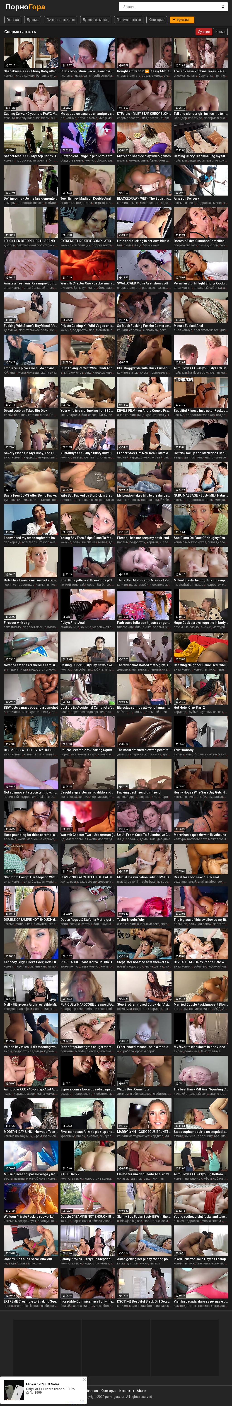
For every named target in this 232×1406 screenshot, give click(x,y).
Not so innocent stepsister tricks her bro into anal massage (31, 792)
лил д (8, 1051)
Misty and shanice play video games (144, 156)
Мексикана (151, 245)
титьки (22, 500)
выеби (55, 118)
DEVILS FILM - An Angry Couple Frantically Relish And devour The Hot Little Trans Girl (144, 410)
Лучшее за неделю (60, 20)
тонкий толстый (72, 584)
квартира (195, 118)
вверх (178, 457)
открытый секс (87, 500)
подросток (132, 500)
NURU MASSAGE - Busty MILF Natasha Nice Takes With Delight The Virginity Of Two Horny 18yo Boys (201, 495)
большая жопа (169, 160)
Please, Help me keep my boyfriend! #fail (144, 538)
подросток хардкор (106, 245)
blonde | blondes (86, 1051)
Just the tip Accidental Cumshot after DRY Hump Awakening (87, 707)
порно (65, 754)
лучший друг (126, 797)
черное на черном (40, 839)
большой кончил (26, 415)
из (5, 1263)
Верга (8, 1178)
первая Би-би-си (97, 584)
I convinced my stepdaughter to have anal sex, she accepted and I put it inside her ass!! (31, 538)
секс (163, 330)
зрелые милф (152, 75)
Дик (204, 1051)
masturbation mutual (189, 584)
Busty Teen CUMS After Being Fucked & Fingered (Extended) (31, 495)
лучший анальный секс (191, 1093)
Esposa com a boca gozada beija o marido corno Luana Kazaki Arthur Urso (87, 1089)
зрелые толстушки (97, 457)
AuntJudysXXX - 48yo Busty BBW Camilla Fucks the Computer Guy (87, 453)
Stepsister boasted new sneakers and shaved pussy (144, 962)
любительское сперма (45, 500)
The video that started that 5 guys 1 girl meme (144, 665)
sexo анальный (185, 881)
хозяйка (214, 1051)
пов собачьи (81, 669)
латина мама (87, 118)
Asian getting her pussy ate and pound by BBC (144, 1259)
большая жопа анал (42, 372)
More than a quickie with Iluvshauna (200, 835)
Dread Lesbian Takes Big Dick (25, 410)
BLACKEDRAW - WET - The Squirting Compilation (144, 198)
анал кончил (13, 287)
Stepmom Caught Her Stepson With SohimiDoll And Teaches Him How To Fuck (31, 877)
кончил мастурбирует (190, 542)
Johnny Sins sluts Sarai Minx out (28, 1259)
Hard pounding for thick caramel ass (31, 835)
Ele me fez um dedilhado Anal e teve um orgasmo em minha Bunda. (144, 1174)
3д (62, 839)
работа (128, 1051)
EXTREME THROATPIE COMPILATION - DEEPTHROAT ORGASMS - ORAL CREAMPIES (87, 241)
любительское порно (56, 1306)
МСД (217, 1009)
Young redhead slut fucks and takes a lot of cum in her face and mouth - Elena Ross (201, 1216)
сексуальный (109, 1136)
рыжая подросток (187, 1221)
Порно (17, 6)
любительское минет (159, 1221)
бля (51, 160)
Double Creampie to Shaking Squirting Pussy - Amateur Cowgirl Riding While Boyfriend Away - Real (87, 750)
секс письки (13, 627)
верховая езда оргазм (87, 712)
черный (122, 457)
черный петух (171, 797)
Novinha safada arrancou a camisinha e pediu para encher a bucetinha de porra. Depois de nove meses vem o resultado (31, 665)
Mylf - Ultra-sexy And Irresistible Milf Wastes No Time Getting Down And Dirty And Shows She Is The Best (31, 1004)
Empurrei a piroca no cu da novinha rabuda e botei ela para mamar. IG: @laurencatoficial (31, 368)
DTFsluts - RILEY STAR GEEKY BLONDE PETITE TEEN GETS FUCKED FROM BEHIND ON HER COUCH (144, 113)
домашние (148, 839)
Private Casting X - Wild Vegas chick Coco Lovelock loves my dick (87, 326)
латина (179, 754)
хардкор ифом (24, 1093)
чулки (8, 1093)
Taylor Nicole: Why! (131, 919)
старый (9, 118)
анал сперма (218, 1093)
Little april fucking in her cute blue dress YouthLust (144, 241)
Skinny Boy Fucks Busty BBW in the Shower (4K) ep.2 (144, 1216)
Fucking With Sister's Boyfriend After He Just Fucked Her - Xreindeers (31, 326)
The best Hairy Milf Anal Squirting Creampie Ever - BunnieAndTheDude (201, 1089)
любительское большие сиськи (41, 330)
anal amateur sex (206, 330)
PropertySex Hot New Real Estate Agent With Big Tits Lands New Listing (144, 453)
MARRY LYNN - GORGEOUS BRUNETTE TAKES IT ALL (144, 1132)
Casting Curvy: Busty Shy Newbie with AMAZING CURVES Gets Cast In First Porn (87, 665)
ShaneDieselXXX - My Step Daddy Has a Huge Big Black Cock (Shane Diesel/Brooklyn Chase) (31, 156)
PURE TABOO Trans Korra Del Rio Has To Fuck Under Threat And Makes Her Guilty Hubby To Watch (87, 962)
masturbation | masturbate (136, 881)
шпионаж (106, 1051)
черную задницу (102, 797)
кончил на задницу (18, 1136)
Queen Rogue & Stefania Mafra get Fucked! (87, 919)
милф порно (53, 1009)
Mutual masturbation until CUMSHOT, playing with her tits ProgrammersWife (144, 877)
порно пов (80, 1221)
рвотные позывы (154, 287)
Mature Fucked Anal (188, 326)
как (176, 1306)
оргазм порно (145, 1051)
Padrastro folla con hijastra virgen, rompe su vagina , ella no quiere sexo (144, 623)
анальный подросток (76, 203)
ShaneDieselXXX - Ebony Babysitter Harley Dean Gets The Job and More (31, 71)
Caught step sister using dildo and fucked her (87, 792)
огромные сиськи (187, 627)
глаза (78, 75)
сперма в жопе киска (145, 754)
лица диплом (208, 245)
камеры (9, 203)
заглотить (55, 966)
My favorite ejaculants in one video (199, 1047)
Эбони (22, 1263)
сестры (86, 924)
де (62, 118)
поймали (180, 160)
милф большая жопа (201, 754)
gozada (65, 1093)
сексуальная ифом (18, 1009)
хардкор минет (104, 372)
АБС (225, 1009)
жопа (22, 372)
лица (192, 160)
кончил (9, 75)
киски (144, 1263)
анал (226, 287)
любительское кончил (213, 160)
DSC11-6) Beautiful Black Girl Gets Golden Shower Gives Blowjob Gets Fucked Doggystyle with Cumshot (144, 1301)
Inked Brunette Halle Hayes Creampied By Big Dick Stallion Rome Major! (201, 1259)
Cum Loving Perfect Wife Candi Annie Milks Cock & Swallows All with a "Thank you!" (87, 368)
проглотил (221, 924)
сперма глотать (129, 75)
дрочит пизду (156, 415)
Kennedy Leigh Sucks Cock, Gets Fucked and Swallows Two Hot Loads (31, 962)
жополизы (150, 330)
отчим (178, 1136)
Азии (153, 160)
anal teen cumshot (35, 542)
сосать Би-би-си (100, 415)
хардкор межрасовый (146, 457)
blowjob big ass (131, 1221)
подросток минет (209, 203)
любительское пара (108, 1093)
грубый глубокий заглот (205, 712)
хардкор (30, 457)
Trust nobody (183, 750)
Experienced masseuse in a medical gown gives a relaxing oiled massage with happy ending (144, 1047)
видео (178, 1051)
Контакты (126, 1391)
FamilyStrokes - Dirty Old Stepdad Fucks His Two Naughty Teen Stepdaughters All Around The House (87, 1259)
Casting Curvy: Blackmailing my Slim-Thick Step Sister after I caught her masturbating (201, 156)
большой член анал (108, 924)
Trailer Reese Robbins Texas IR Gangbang (201, 71)
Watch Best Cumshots (133, 1089)
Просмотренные (129, 20)
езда (12, 1263)
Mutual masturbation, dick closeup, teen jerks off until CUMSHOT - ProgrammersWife (201, 580)
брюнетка (206, 75)
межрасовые (138, 160)
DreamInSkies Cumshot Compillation (201, 241)
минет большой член (109, 1306)
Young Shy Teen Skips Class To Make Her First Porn (87, 538)
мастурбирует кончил (42, 1178)
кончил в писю (128, 203)
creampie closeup (27, 1306)
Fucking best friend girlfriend (139, 792)
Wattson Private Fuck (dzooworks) (29, 1216)
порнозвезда (159, 372)
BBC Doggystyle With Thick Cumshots (144, 368)
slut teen (165, 542)
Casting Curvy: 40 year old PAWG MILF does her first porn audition (31, 113)
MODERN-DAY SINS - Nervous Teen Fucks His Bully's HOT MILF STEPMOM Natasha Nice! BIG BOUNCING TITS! (31, 1132)
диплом (9, 245)
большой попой (200, 924)
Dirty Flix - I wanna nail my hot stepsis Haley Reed (31, 580)
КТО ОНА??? (69, 1174)
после (64, 712)
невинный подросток (19, 797)
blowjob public (107, 160)
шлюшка (34, 1263)
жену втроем (70, 415)
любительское (55, 203)
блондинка (143, 627)
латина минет (81, 1306)
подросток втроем (199, 500)
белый (65, 1306)
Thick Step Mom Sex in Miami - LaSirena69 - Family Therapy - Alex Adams (144, 580)
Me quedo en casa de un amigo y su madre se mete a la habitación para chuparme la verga (87, 113)
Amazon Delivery (186, 198)
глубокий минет (219, 966)
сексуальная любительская (37, 245)
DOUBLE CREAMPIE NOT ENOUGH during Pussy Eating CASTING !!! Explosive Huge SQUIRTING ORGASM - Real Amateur (31, 919)
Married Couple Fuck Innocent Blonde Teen (201, 1004)
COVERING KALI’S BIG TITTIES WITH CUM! (87, 877)
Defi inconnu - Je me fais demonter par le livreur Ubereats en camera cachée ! (31, 198)
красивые (67, 1136)
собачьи (135, 330)
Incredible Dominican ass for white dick (87, 1301)
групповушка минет (197, 1009)
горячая (22, 966)
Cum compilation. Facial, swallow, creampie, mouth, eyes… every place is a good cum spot (87, 71)
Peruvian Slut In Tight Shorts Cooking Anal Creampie (201, 283)
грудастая (215, 797)
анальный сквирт (84, 754)
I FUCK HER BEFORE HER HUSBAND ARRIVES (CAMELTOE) (31, 241)
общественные (71, 160)
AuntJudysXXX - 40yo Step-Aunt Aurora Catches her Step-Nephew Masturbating (31, 1089)
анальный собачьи (208, 287)
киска (144, 372)
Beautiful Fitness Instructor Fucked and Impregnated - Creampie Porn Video (201, 410)
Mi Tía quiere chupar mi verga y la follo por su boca (31, 1174)
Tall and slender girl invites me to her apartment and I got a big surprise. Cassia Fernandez (201, 113)
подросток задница (28, 1051)
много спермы (212, 1221)
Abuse (141, 1391)
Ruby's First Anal (72, 623)
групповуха (223, 75)
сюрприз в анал (215, 118)
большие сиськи (48, 75)
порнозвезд (150, 500)
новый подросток (130, 966)
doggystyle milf (109, 839)
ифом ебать (52, 1136)
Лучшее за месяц (96, 20)
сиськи (206, 627)
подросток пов (83, 330)
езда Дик (168, 203)
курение (50, 1051)
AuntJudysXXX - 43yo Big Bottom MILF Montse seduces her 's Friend (201, 1174)
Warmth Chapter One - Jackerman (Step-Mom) (87, 283)
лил (120, 500)
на (130, 712)
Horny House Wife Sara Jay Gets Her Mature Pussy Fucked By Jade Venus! (201, 792)
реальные (106, 500)
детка (158, 966)
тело (200, 457)
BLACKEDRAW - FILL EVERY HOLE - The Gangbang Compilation (31, 750)
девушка (10, 330)
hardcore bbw (198, 372)
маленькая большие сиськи (113, 627)
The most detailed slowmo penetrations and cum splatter (144, 750)
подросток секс (34, 627)
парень (122, 542)
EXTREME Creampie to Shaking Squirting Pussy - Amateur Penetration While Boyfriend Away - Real (31, 1301)
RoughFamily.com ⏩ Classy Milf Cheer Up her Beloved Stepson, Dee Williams (144, 71)
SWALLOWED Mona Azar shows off (142, 283)
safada (122, 712)
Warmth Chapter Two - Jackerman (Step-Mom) (87, 835)
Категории (156, 20)
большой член (156, 712)
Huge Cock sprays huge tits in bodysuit (201, 623)
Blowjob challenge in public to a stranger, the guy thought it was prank (87, 156)
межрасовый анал (51, 457)
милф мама (107, 118)
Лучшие (33, 20)
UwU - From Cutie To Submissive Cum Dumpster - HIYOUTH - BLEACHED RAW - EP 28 (144, 835)
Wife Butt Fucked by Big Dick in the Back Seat (87, 495)
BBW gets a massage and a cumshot (31, 707)
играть (122, 160)
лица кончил (25, 75)
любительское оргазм (169, 1093)
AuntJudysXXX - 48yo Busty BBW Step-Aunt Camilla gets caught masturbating (201, 368)
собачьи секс (94, 1009)
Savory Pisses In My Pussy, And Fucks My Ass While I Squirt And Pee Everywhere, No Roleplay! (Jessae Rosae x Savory (31, 453)
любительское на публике (53, 924)
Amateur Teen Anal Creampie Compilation (31, 283)
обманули (124, 1009)
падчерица (12, 542)
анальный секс (148, 924)
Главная (13, 20)
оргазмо (123, 1178)
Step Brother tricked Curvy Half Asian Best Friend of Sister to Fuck (144, 1004)
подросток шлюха (30, 203)
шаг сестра (68, 797)
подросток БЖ (153, 118)
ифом (45, 118)
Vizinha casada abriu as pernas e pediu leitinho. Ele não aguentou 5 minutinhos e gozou (201, 1301)
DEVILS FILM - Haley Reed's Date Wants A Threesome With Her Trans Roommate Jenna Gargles (201, 962)
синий (128, 245)
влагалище (125, 627)
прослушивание (28, 118)
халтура (180, 839)
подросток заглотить (32, 160)
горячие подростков (19, 584)
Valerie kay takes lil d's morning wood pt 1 (31, 1047)
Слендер (180, 118)
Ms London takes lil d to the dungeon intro (144, 495)
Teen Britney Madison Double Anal (85, 198)
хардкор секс (73, 1009)
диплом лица (73, 372)
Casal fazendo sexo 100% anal (196, 877)
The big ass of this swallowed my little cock (201, 919)
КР (6, 372)
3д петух (79, 287)
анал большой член (38, 287)
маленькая (140, 669)
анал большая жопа (39, 881)
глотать (66, 75)
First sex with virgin (18, 623)
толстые (10, 839)
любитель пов (102, 669)
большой (112, 712)
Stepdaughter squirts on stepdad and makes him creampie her (201, 1132)
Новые (220, 32)
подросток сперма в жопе (48, 669)
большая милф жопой (114, 287)
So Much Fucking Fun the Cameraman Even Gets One (144, 326)
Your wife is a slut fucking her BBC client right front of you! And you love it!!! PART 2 (87, 410)
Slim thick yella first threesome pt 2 (86, 580)
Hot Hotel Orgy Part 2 (189, 707)
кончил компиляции (75, 245)
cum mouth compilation (100, 75)
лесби (8, 415)
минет (169, 118)
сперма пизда (17, 669)
